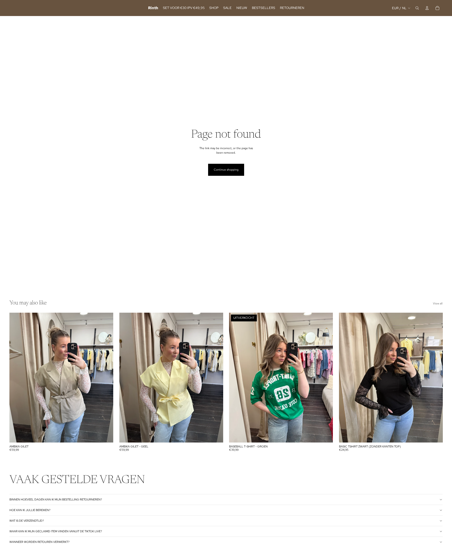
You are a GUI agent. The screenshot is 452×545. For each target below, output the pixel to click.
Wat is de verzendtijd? (26, 521)
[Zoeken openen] (417, 8)
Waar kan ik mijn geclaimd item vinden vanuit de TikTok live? (55, 531)
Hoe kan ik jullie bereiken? (29, 510)
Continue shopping (226, 170)
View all (438, 303)
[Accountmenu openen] (427, 8)
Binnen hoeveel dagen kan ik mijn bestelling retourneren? (55, 499)
